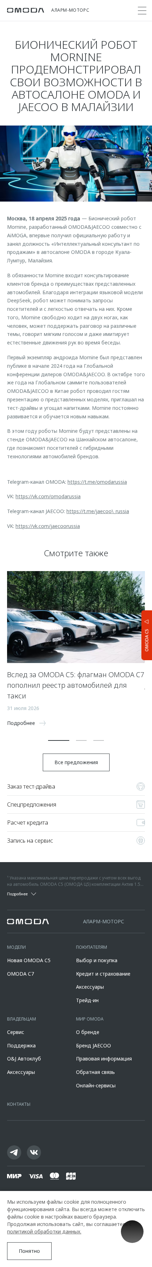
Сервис (15, 1032)
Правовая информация (104, 1058)
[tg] (14, 1152)
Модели (16, 947)
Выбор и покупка (96, 960)
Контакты (18, 1104)
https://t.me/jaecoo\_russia (97, 511)
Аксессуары (90, 986)
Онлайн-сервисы (96, 1085)
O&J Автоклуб (24, 1058)
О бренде (87, 1032)
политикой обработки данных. (44, 1231)
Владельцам (21, 1019)
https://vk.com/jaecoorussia (48, 526)
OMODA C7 (20, 973)
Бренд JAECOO (93, 1045)
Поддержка (21, 1045)
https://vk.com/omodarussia (48, 496)
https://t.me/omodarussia (97, 481)
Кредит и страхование (103, 973)
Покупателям (91, 947)
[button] (58, 740)
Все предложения (76, 762)
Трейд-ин (87, 1000)
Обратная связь (95, 1072)
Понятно (29, 1251)
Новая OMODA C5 (29, 960)
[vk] (34, 1152)
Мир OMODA (90, 1019)
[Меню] (142, 11)
